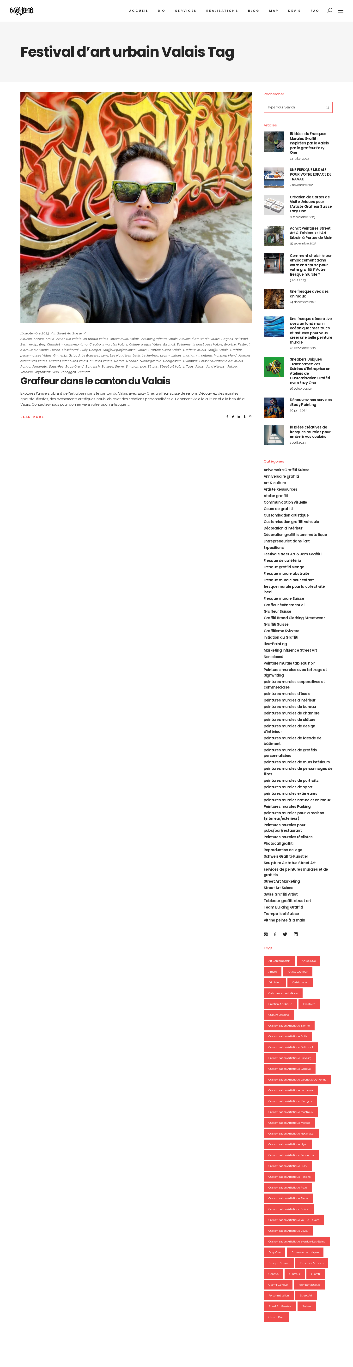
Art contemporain (279, 961)
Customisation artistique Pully (287, 1166)
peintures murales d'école (287, 693)
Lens (105, 355)
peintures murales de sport (288, 787)
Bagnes (227, 339)
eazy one (274, 1252)
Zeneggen (68, 372)
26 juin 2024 (298, 410)
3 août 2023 (298, 280)
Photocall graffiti (278, 843)
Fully (83, 350)
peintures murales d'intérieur (290, 700)
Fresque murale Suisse (284, 598)
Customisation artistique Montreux (290, 1112)
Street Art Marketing (282, 881)
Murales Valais (101, 361)
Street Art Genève (279, 1306)
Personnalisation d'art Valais (221, 361)
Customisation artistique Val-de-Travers (293, 1220)
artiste (272, 971)
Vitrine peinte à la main (284, 920)
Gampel (95, 350)
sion (143, 366)
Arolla (50, 339)
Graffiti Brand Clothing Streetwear (294, 617)
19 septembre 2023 (34, 333)
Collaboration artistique (283, 993)
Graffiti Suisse (276, 624)
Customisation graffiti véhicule (291, 521)
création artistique (280, 1004)
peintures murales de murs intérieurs (297, 762)
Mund (232, 355)
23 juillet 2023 (299, 158)
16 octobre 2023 (301, 388)
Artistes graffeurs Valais (159, 339)
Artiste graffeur (298, 971)
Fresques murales (311, 1263)
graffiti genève (278, 1284)
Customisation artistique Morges (289, 1122)
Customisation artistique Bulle (288, 1036)
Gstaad (74, 355)
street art (306, 1295)
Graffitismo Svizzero (281, 630)
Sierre (119, 366)
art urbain (274, 982)
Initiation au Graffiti (281, 637)
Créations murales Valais (109, 344)
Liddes (176, 355)
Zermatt (84, 372)
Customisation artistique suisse (288, 1209)
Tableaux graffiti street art (287, 900)
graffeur (294, 1274)
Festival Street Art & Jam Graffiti (293, 554)
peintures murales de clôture (290, 719)
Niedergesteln (150, 361)
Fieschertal (70, 350)
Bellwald (241, 339)
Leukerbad (150, 355)
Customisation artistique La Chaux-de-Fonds (297, 1079)
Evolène (230, 344)
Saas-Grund (74, 366)
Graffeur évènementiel (284, 604)
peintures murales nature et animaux (297, 799)
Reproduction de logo (283, 849)
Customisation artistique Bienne (289, 1025)
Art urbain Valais (95, 339)
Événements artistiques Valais (199, 344)
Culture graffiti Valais (145, 344)
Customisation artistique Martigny (290, 1101)
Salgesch (92, 366)
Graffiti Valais (218, 350)
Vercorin (26, 372)
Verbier (231, 366)
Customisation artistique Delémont (290, 1047)
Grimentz (60, 355)
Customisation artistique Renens (289, 1176)
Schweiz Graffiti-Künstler (286, 856)
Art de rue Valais (68, 339)
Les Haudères (120, 355)
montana (205, 355)
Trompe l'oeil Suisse (281, 913)
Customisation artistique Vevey (288, 1230)
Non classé (273, 656)
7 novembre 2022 (302, 185)
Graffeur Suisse (277, 611)
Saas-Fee (56, 366)
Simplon (132, 366)
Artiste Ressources (280, 489)
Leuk (136, 355)
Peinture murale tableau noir (289, 663)
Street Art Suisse (69, 333)
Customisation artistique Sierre (288, 1198)
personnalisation (278, 1295)
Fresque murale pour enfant (289, 579)
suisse (306, 1306)
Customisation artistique (286, 515)
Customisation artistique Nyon (288, 1144)
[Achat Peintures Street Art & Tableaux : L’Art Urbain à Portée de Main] (274, 236)
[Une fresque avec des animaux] (274, 299)
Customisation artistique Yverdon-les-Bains (296, 1241)
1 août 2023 (298, 442)
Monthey (220, 355)
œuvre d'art (276, 1317)
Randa (25, 366)
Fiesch (55, 350)
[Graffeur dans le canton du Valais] (136, 207)
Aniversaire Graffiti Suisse (287, 469)
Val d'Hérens (215, 366)
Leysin (165, 355)
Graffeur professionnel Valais (125, 350)
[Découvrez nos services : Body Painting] (274, 408)
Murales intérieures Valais (68, 361)
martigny (190, 355)
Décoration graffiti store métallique (295, 534)
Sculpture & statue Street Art (290, 862)
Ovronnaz (190, 361)
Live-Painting (275, 643)
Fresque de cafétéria (282, 560)
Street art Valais (172, 366)
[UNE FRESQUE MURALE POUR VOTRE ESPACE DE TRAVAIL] (274, 177)
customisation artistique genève (289, 1068)
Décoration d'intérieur (283, 528)
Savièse (108, 366)
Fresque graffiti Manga (284, 567)
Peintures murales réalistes (288, 836)
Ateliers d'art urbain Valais (199, 339)
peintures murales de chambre (292, 713)
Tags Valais (195, 366)
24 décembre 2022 (303, 302)
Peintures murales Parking (287, 806)
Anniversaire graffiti (281, 476)
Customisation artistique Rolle (287, 1187)
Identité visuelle (309, 1284)
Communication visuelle (285, 502)
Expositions (274, 547)
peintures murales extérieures (290, 793)
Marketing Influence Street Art (290, 650)
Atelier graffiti (276, 495)
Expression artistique (305, 1252)
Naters (119, 361)
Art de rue (309, 961)
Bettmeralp (28, 344)
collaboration (300, 982)
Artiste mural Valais (125, 339)
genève (273, 1274)
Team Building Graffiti (283, 907)
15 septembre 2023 (303, 243)
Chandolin (55, 344)
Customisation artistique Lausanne (290, 1090)
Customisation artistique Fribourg (289, 1058)
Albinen (26, 339)
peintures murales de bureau (290, 706)
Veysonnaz (43, 372)
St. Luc (153, 366)
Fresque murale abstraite (287, 573)
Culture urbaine (278, 1014)
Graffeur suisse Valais (164, 350)
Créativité (309, 1004)
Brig (42, 344)
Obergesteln (172, 361)
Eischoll (169, 344)
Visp (55, 372)
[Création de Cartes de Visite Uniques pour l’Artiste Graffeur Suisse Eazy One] (274, 205)
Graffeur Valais (194, 350)
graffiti (315, 1274)
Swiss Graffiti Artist (281, 894)
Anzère (39, 339)
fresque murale (278, 1263)
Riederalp (39, 366)
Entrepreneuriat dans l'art (287, 541)
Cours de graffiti (278, 508)
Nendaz (132, 361)
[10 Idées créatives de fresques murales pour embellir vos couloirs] (274, 435)
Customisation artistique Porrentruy (291, 1155)
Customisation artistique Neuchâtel (291, 1133)
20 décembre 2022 (303, 348)
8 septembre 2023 (303, 217)
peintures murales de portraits (291, 780)
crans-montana (76, 344)
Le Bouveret (90, 355)
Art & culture (275, 482)
